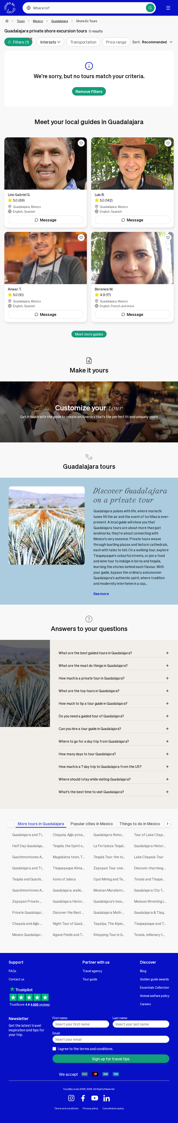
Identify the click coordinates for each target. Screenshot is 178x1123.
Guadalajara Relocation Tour (110, 834)
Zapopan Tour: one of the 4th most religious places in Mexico (110, 868)
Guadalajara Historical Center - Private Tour (151, 845)
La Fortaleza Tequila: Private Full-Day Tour (110, 845)
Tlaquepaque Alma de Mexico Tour (70, 868)
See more (101, 593)
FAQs (12, 971)
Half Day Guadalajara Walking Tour (29, 845)
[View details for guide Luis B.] (132, 182)
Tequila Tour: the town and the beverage (110, 857)
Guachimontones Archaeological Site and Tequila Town (29, 857)
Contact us (16, 979)
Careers (145, 1004)
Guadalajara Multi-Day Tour (110, 912)
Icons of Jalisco (64, 879)
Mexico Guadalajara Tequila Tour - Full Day (29, 934)
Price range (116, 41)
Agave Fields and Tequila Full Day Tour (70, 934)
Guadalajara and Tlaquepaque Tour (29, 868)
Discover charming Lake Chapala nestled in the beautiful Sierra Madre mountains (151, 868)
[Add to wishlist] (81, 143)
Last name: (120, 1018)
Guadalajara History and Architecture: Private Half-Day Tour (70, 901)
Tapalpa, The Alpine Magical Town (110, 923)
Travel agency (92, 971)
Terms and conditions (66, 1108)
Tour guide (89, 979)
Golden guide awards (154, 979)
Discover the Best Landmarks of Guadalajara (70, 912)
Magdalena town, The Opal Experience (70, 857)
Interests (48, 41)
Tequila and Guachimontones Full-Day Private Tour (29, 879)
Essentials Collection (154, 987)
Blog (143, 971)
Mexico (38, 21)
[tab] (41, 823)
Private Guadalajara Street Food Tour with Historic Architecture (29, 912)
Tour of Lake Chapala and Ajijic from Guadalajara (151, 834)
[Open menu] (168, 7)
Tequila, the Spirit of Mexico (70, 845)
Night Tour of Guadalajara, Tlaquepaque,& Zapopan (70, 923)
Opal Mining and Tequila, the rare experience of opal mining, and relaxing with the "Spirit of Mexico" (110, 879)
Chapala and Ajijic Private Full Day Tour (29, 923)
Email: (56, 1033)
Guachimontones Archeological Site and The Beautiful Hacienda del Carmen (29, 890)
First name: (60, 1018)
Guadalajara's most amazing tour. (110, 901)
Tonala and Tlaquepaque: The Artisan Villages (151, 879)
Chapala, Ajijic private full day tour (70, 834)
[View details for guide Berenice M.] (132, 277)
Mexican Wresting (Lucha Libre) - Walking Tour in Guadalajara (151, 901)
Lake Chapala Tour (148, 857)
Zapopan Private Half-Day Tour (29, 901)
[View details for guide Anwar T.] (45, 277)
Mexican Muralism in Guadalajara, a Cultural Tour (110, 890)
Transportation (83, 41)
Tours (21, 21)
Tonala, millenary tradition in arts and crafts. (151, 934)
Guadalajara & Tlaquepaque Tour (151, 912)
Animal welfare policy (154, 996)
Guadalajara (59, 21)
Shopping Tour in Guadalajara (110, 934)
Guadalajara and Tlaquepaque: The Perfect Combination (29, 834)
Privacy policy (90, 1108)
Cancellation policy (113, 1108)
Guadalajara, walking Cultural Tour (70, 890)
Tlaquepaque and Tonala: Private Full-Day (151, 923)
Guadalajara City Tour (151, 890)
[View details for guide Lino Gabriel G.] (45, 182)
